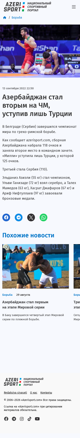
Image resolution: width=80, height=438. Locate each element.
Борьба (17, 17)
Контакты (46, 392)
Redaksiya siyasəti (15, 392)
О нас (33, 392)
